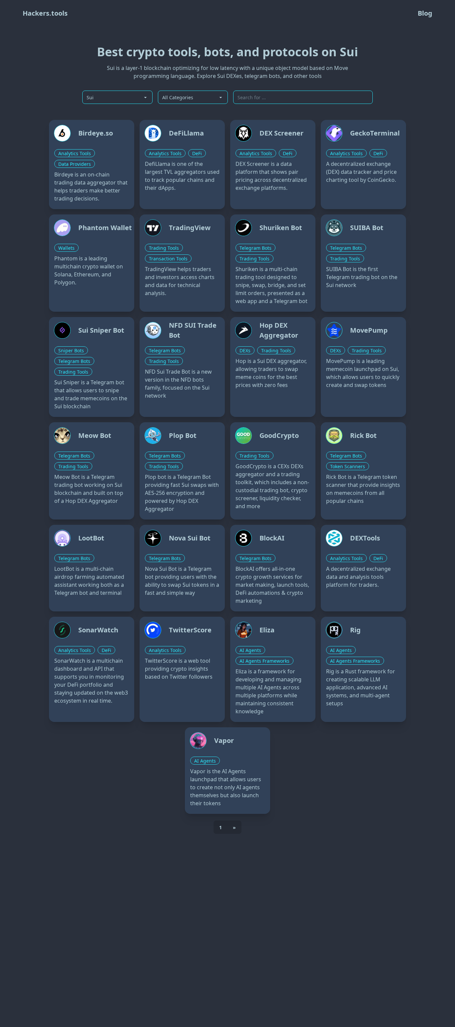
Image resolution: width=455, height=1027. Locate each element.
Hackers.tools (45, 13)
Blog (425, 13)
